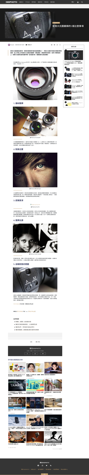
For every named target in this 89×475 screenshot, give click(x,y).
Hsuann (12, 44)
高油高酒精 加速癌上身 (13, 444)
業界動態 (34, 2)
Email (60, 45)
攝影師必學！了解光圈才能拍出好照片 (25, 327)
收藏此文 (29, 44)
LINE (54, 45)
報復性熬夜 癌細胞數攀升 (49, 374)
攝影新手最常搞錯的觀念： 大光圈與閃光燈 (26, 324)
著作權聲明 (40, 469)
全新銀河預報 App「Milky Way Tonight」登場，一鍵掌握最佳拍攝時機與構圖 (35, 411)
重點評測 (40, 2)
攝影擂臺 (52, 2)
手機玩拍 (46, 2)
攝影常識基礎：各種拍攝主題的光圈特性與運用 (27, 329)
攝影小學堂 (38, 341)
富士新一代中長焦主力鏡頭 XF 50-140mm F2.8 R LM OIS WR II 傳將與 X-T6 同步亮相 (53, 428)
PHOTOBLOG (16, 304)
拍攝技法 (21, 2)
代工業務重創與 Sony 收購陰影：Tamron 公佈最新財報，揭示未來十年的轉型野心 (17, 393)
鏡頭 (31, 341)
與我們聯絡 (56, 469)
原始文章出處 (32, 311)
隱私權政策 (48, 469)
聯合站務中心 (64, 469)
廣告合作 (33, 469)
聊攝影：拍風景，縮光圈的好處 (23, 321)
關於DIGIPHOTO (25, 469)
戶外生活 (27, 2)
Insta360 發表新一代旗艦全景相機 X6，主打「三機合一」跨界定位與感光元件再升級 (17, 428)
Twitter (57, 45)
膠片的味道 (20, 311)
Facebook (52, 45)
